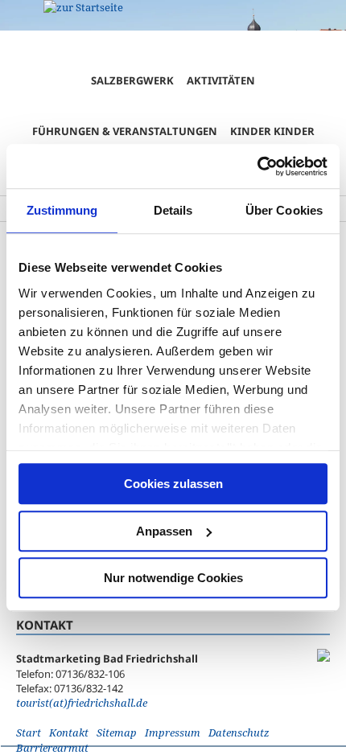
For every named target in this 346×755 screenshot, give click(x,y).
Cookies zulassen (173, 483)
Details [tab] (173, 210)
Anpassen (164, 531)
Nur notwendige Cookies (173, 578)
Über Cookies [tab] (284, 210)
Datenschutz (239, 732)
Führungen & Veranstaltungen (124, 131)
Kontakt (69, 732)
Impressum (172, 732)
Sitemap (117, 732)
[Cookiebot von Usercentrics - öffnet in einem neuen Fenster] (257, 166)
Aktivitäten (221, 80)
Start (28, 732)
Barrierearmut (52, 748)
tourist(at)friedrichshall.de (81, 703)
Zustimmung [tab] (62, 210)
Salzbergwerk (132, 80)
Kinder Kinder (272, 131)
